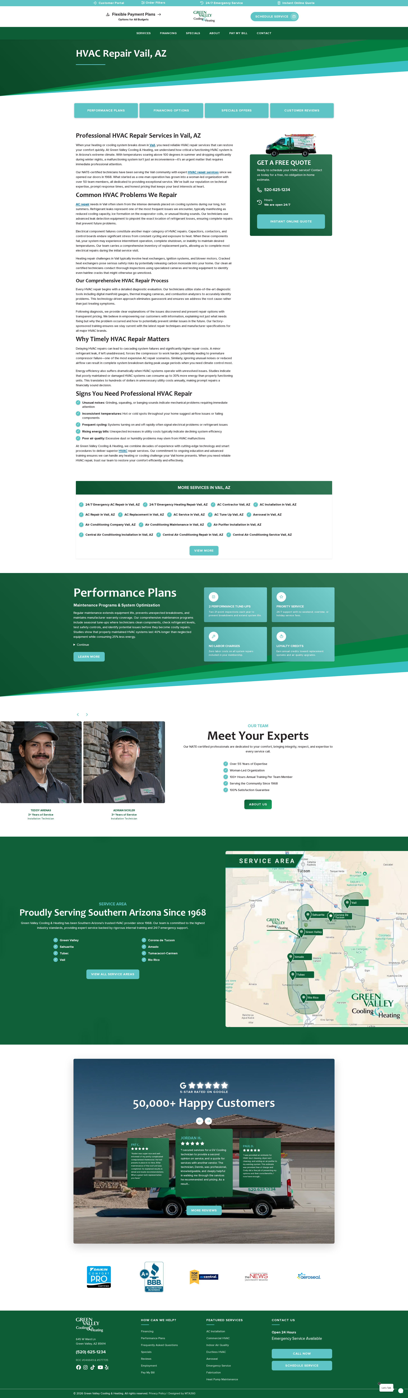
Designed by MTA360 (181, 1393)
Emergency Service (218, 1365)
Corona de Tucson (161, 940)
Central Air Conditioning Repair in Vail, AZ (193, 535)
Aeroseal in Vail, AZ (267, 515)
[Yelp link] (107, 1367)
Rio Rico (154, 960)
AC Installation (215, 1331)
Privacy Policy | (158, 1393)
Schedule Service (301, 1366)
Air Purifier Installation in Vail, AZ (237, 525)
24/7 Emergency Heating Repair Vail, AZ (178, 505)
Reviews (146, 1359)
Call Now (302, 1354)
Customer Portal (111, 3)
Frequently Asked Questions (159, 1345)
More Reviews (204, 1210)
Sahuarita (67, 947)
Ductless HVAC (216, 1352)
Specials (193, 33)
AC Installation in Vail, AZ (278, 505)
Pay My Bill (238, 33)
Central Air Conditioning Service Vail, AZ (262, 535)
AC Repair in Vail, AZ (100, 515)
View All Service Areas (113, 974)
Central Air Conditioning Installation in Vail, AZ (119, 535)
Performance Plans (153, 1338)
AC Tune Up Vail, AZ (229, 515)
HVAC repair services (203, 172)
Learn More (91, 657)
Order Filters (155, 2)
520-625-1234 (277, 189)
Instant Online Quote (298, 3)
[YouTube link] (99, 1367)
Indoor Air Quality (217, 1345)
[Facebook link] (78, 1367)
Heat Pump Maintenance (222, 1379)
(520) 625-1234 (91, 1352)
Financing (168, 33)
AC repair (82, 204)
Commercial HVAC (218, 1338)
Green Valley (69, 940)
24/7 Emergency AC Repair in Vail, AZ (112, 505)
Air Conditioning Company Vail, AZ (110, 525)
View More (204, 551)
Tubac (64, 953)
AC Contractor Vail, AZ (233, 505)
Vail (152, 145)
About (214, 33)
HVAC (123, 451)
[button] (78, 714)
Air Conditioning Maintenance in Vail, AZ (174, 525)
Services (143, 33)
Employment (149, 1365)
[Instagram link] (85, 1367)
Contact (264, 33)
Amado (153, 947)
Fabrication (213, 1372)
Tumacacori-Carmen (163, 953)
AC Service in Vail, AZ (189, 515)
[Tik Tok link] (92, 1367)
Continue (83, 645)
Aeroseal (212, 1359)
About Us (258, 804)
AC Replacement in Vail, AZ (144, 515)
